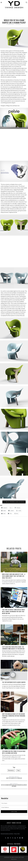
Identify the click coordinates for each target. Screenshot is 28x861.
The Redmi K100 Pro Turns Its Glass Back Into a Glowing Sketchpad (13, 752)
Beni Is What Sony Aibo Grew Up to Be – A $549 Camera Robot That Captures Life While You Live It (13, 576)
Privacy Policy (17, 833)
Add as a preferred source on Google (14, 501)
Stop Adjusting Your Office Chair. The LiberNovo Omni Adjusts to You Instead (13, 648)
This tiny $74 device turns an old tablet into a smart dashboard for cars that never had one (13, 611)
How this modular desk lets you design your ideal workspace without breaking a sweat (13, 716)
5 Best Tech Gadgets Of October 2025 (14, 777)
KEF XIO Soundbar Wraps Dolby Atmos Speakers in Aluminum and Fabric (14, 785)
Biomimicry (11, 770)
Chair (18, 770)
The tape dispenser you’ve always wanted (13, 682)
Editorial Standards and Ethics (7, 833)
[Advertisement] (14, 14)
